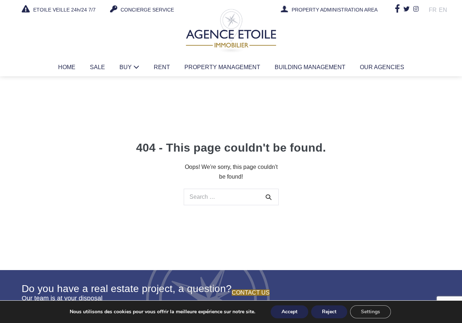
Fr (433, 10)
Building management (310, 67)
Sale (97, 67)
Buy (126, 67)
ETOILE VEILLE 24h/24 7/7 (64, 10)
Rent (162, 67)
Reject (329, 311)
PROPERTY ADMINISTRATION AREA (335, 10)
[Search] (268, 196)
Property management (222, 67)
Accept (289, 311)
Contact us (251, 293)
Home (66, 67)
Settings (370, 311)
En (443, 10)
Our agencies (382, 67)
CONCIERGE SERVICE (146, 10)
